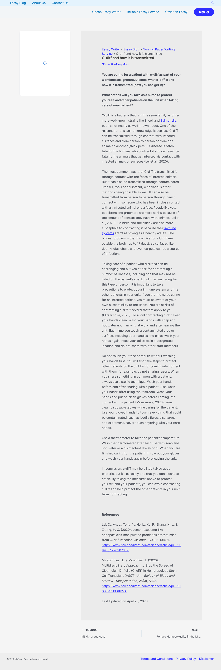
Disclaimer (206, 659)
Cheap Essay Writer (106, 12)
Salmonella (168, 120)
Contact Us (60, 3)
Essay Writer (111, 49)
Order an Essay (176, 12)
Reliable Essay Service (143, 12)
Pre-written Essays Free (116, 64)
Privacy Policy (186, 659)
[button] (212, 3)
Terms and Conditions (156, 659)
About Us (39, 3)
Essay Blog (18, 3)
